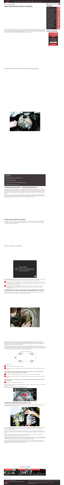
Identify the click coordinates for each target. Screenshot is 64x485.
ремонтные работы (17, 285)
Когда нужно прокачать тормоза (10, 180)
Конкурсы (19, 1)
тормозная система (25, 189)
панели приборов (25, 437)
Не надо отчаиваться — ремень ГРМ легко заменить (10, 474)
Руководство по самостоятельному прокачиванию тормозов (15, 182)
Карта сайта (51, 482)
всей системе (37, 374)
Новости (48, 7)
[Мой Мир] (29, 466)
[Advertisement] (53, 60)
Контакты (57, 480)
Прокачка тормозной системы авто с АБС (12, 184)
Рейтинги (40, 1)
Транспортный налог (45, 482)
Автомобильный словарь (32, 483)
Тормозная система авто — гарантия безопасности (13, 177)
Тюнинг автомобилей (50, 22)
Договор (23, 1)
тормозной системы (21, 342)
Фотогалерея (49, 28)
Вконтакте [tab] (5, 478)
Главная (15, 1)
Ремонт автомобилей (11, 4)
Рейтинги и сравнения (50, 20)
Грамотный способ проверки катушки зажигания (24, 474)
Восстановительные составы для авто (34, 482)
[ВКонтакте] (26, 466)
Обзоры (36, 1)
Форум (37, 480)
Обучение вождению (50, 24)
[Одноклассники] (28, 466)
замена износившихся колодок (10, 196)
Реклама (53, 480)
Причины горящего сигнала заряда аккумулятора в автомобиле (38, 474)
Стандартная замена (7, 279)
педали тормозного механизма (18, 31)
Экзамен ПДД (28, 1)
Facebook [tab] (9, 478)
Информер (32, 1)
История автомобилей (50, 26)
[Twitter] (27, 466)
